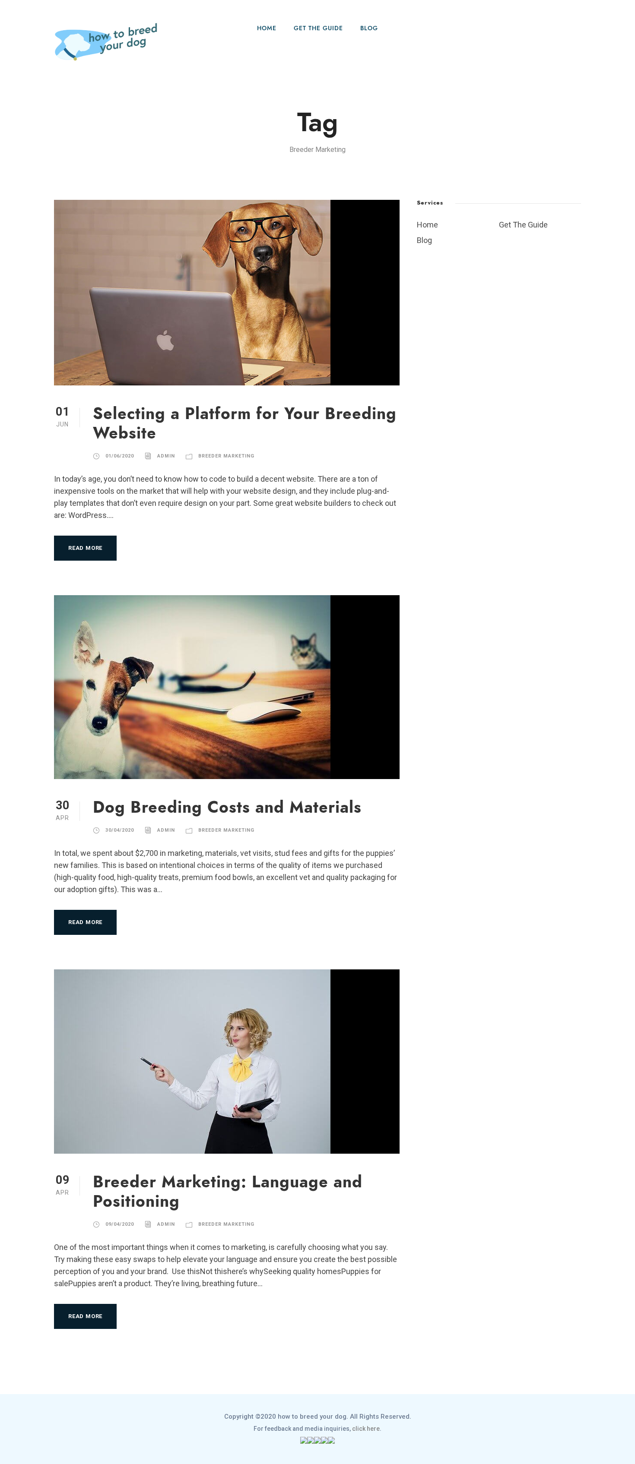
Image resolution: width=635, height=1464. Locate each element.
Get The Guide (318, 28)
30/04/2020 (119, 830)
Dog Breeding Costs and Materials (227, 807)
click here (366, 1428)
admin (166, 456)
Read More (85, 548)
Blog (369, 28)
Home (266, 28)
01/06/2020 (119, 456)
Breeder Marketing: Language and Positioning (227, 1191)
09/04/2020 (119, 1224)
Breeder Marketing (226, 456)
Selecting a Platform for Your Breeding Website (245, 423)
